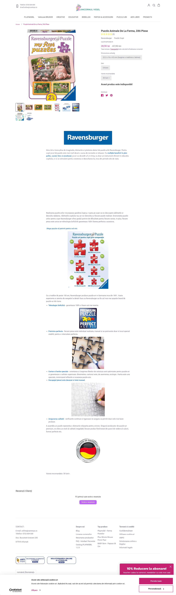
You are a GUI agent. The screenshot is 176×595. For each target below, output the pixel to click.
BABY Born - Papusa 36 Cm (107, 544)
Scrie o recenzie (88, 502)
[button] (106, 34)
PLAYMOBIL (29, 17)
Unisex (105, 68)
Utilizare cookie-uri (126, 534)
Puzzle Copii (119, 38)
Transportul (114, 49)
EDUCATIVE (73, 17)
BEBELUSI (86, 17)
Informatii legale (125, 548)
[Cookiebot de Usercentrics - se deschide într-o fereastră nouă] (15, 590)
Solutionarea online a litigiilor (127, 542)
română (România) (25, 572)
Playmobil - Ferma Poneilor (105, 532)
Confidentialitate (126, 531)
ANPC (121, 538)
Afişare (34, 590)
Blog (77, 531)
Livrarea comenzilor (84, 534)
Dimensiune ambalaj (108, 53)
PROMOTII (147, 17)
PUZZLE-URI (122, 17)
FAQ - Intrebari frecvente (85, 541)
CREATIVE (60, 17)
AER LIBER (135, 17)
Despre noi (80, 527)
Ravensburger (106, 38)
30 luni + (106, 78)
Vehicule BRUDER (45, 17)
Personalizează (154, 589)
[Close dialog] (170, 567)
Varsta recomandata (108, 74)
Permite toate (156, 581)
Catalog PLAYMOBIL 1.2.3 (84, 546)
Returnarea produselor (85, 538)
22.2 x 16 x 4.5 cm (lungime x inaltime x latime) (121, 57)
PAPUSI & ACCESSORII (103, 17)
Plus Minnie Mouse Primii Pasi (105, 538)
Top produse (102, 527)
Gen (102, 63)
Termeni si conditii (126, 527)
